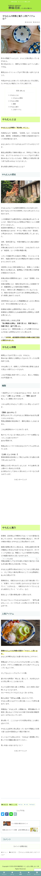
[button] (37, 559)
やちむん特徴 (14, 101)
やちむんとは (14, 95)
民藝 (21, 804)
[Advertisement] (20, 501)
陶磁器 (33, 804)
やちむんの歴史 (18, 98)
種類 (14, 104)
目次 (17, 90)
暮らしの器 (14, 804)
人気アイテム (17, 109)
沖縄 (27, 804)
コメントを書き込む (20, 846)
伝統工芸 (5, 804)
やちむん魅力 (14, 107)
